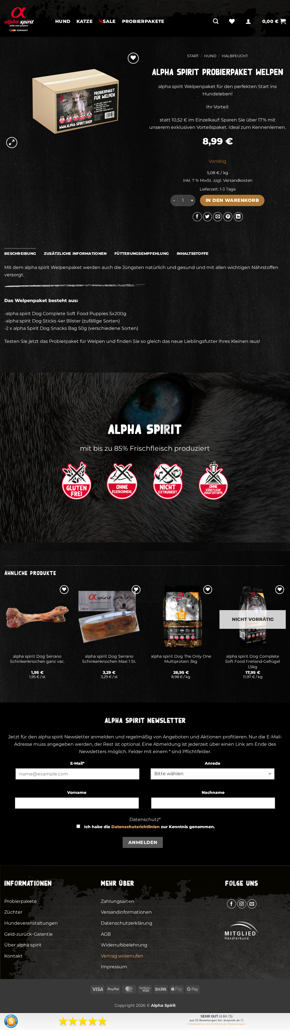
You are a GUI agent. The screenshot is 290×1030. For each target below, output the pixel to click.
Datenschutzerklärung (126, 923)
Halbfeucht (235, 56)
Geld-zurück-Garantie (28, 934)
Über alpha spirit (23, 945)
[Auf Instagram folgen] (241, 904)
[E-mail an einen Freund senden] (217, 216)
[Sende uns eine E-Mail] (252, 904)
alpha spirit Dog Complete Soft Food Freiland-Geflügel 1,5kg (252, 661)
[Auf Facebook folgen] (231, 904)
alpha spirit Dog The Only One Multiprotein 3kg (181, 659)
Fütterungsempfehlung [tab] (141, 253)
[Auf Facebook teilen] (197, 216)
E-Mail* (77, 763)
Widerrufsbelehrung (124, 945)
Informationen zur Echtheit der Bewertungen (216, 1023)
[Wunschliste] (232, 21)
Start (193, 56)
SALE (107, 21)
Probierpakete (143, 21)
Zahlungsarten (117, 901)
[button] (248, 21)
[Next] (285, 638)
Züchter (13, 912)
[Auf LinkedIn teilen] (238, 216)
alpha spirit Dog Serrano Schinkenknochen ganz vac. (37, 659)
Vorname (76, 792)
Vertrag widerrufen (122, 956)
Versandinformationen (126, 912)
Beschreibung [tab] (20, 253)
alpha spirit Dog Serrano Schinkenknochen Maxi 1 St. (109, 659)
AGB (106, 934)
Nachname (213, 792)
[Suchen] (215, 21)
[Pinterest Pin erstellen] (228, 216)
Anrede (212, 763)
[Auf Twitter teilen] (207, 216)
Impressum (114, 966)
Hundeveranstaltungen (31, 923)
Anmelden (142, 842)
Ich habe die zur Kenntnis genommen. (149, 826)
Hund (62, 21)
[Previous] (4, 638)
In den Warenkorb (232, 200)
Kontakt (13, 956)
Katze (84, 21)
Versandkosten (237, 180)
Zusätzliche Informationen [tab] (75, 253)
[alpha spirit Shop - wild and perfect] (25, 18)
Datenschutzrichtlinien (135, 826)
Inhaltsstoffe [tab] (192, 253)
